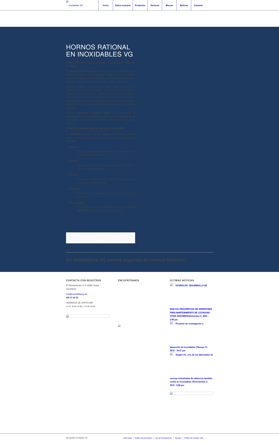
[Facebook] (210, 5)
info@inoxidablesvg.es (76, 293)
